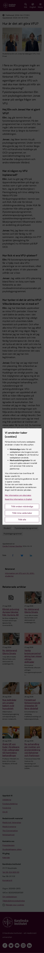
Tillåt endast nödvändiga (22, 506)
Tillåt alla (22, 519)
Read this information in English (18, 499)
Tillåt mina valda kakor (22, 513)
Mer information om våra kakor (18, 495)
